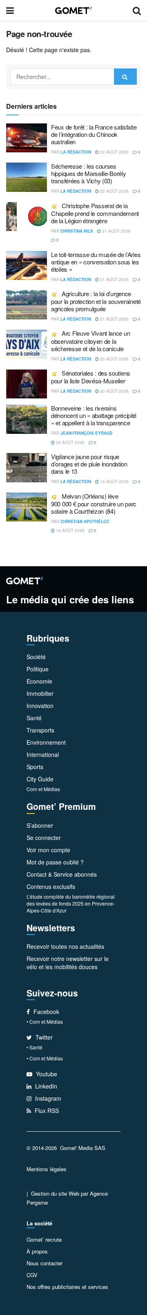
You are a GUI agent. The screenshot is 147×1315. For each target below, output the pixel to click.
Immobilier (40, 693)
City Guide (40, 779)
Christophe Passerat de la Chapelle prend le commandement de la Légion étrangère (95, 213)
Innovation (40, 705)
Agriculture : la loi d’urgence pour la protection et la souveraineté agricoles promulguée (96, 301)
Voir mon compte (48, 850)
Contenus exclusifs (51, 886)
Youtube (45, 1074)
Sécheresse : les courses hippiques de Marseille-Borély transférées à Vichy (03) (88, 173)
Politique (38, 669)
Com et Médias (43, 788)
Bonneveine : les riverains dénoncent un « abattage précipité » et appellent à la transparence (93, 415)
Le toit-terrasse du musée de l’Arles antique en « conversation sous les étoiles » (95, 261)
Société (36, 657)
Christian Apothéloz (84, 521)
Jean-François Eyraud (86, 433)
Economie (39, 681)
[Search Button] (125, 76)
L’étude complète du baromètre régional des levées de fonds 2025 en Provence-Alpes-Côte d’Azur (71, 903)
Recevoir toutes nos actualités (65, 946)
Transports (40, 730)
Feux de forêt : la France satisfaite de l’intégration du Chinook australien (93, 134)
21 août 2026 (116, 231)
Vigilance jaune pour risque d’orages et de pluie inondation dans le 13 (89, 463)
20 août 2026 (114, 359)
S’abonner (40, 825)
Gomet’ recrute (44, 1239)
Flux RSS (46, 1110)
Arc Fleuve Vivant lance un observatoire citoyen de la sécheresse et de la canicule (90, 340)
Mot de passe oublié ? (55, 862)
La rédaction (75, 152)
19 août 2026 (114, 481)
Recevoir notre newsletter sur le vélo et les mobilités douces (68, 962)
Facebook (45, 1011)
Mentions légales (47, 1169)
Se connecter (44, 837)
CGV (32, 1275)
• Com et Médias (45, 1021)
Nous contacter (44, 1263)
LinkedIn (45, 1086)
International (43, 754)
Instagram (47, 1098)
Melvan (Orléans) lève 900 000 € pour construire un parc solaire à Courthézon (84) (93, 503)
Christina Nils (76, 231)
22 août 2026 (114, 152)
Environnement (46, 742)
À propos (37, 1251)
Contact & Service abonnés (62, 874)
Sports (35, 767)
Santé (34, 718)
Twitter (43, 1037)
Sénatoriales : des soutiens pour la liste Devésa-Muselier (90, 377)
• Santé (34, 1047)
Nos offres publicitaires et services (67, 1287)
